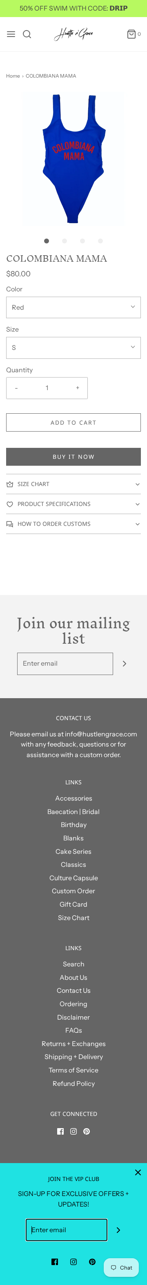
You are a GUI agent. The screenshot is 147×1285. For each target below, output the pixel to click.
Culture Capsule (73, 878)
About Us (73, 977)
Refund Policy (74, 1083)
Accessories (73, 798)
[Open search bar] (30, 34)
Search (74, 964)
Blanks (73, 838)
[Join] (124, 664)
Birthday (74, 824)
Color (14, 289)
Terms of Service (73, 1070)
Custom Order (73, 891)
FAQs (73, 1030)
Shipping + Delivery (74, 1057)
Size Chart (73, 918)
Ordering (73, 1004)
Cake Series (73, 851)
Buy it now (74, 456)
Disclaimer (73, 1017)
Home (13, 76)
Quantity (19, 370)
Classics (73, 864)
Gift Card (73, 904)
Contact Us (74, 990)
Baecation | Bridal (73, 811)
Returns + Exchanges (74, 1044)
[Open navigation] (11, 34)
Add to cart (74, 422)
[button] (73, 159)
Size (12, 329)
